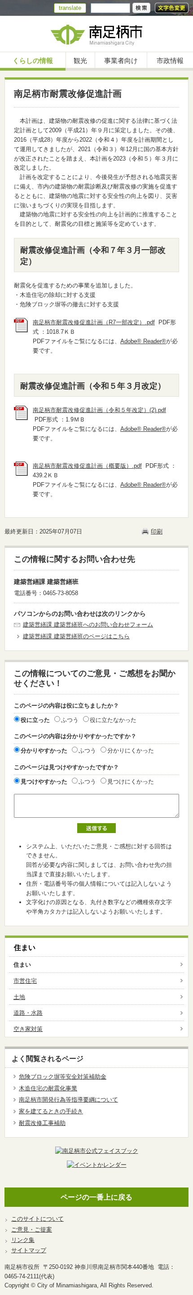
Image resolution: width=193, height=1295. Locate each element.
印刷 (156, 531)
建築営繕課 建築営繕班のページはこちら (76, 636)
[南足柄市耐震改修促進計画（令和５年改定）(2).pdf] (21, 418)
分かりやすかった (44, 750)
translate (70, 7)
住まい (24, 947)
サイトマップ (28, 1250)
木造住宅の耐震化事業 (48, 1088)
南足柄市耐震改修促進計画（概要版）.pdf (87, 465)
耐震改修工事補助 (42, 1123)
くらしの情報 (33, 60)
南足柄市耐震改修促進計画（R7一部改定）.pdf (94, 322)
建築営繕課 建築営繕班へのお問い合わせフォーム (88, 624)
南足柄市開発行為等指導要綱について (68, 1099)
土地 (19, 997)
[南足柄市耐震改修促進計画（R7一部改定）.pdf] (21, 330)
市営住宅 (25, 980)
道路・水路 (28, 1012)
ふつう (70, 720)
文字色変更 (172, 8)
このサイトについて (37, 1218)
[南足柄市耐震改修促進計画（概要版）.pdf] (21, 474)
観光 (80, 60)
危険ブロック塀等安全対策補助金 (62, 1076)
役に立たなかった (113, 720)
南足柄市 (96, 34)
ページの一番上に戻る (96, 1197)
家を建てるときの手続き (51, 1111)
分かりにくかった (130, 750)
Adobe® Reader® (143, 341)
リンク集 (23, 1240)
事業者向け (121, 60)
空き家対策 (28, 1029)
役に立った (35, 720)
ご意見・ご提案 (31, 1229)
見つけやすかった (44, 781)
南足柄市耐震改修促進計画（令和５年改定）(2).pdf (99, 410)
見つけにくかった (130, 781)
